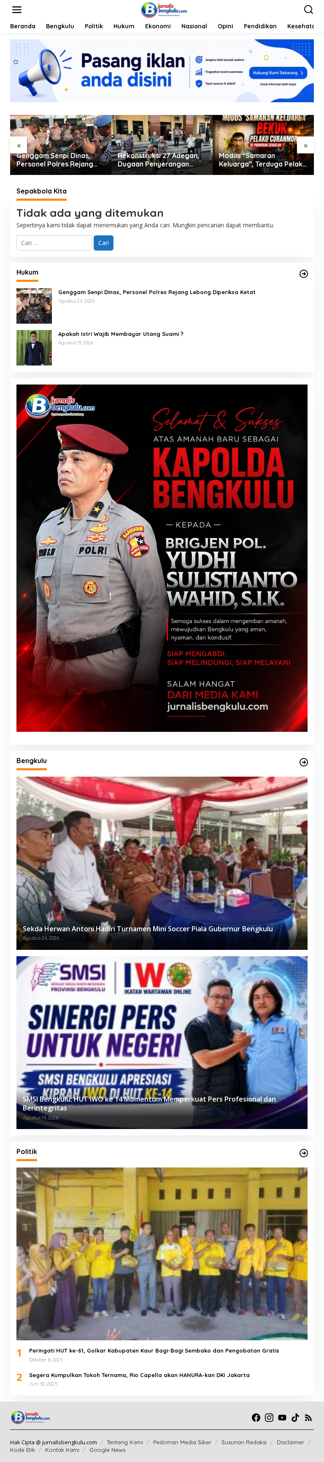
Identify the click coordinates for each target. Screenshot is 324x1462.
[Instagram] (269, 1417)
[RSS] (308, 1417)
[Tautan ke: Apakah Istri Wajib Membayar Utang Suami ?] (34, 347)
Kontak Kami (62, 1449)
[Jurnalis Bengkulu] (163, 9)
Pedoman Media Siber (182, 1442)
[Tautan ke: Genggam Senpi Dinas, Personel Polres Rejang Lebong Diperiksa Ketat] (34, 305)
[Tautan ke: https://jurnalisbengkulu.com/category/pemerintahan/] (304, 762)
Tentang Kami (125, 1442)
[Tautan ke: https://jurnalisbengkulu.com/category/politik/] (304, 1153)
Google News (107, 1449)
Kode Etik (22, 1449)
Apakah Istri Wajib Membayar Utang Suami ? (121, 333)
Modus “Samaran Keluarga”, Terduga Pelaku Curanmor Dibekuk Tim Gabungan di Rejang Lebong (262, 160)
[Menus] (17, 9)
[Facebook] (256, 1417)
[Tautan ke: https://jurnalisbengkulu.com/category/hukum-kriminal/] (304, 274)
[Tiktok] (295, 1417)
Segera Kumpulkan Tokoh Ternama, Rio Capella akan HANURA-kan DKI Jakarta (139, 1375)
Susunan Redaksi (244, 1442)
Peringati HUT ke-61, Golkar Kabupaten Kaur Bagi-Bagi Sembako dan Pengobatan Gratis (154, 1350)
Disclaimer (290, 1442)
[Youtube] (282, 1417)
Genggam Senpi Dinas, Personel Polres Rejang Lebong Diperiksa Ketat (55, 160)
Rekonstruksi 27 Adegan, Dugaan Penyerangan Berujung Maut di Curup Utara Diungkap (158, 160)
